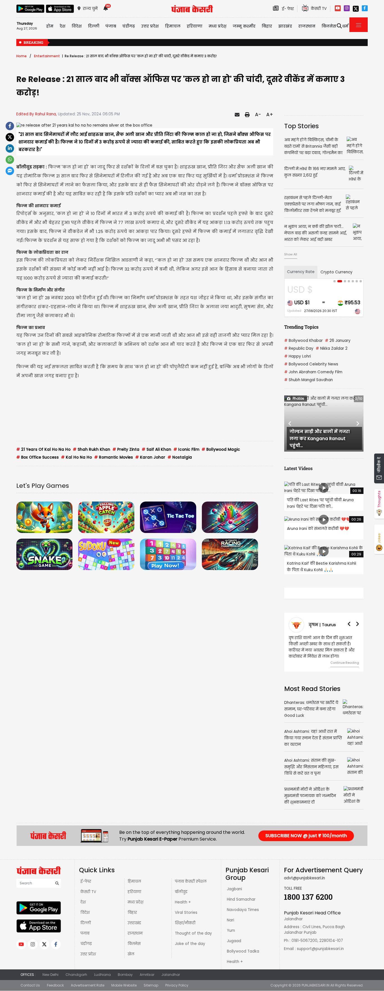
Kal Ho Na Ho (76, 457)
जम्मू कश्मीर (244, 26)
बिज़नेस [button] (329, 26)
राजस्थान (135, 933)
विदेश (85, 912)
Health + (183, 902)
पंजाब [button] (110, 26)
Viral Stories (186, 912)
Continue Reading (344, 662)
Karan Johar (150, 457)
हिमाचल (134, 881)
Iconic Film (186, 449)
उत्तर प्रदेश (150, 26)
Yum (231, 930)
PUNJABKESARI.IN (315, 985)
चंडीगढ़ (86, 943)
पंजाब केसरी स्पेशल (191, 881)
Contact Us (30, 985)
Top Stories (301, 126)
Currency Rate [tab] (301, 271)
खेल (131, 954)
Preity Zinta (125, 449)
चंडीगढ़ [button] (128, 26)
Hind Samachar (241, 899)
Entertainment (47, 56)
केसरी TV (88, 891)
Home (21, 56)
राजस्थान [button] (306, 26)
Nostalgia (180, 457)
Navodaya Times (243, 909)
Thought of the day (193, 933)
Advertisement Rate (87, 985)
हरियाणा (134, 891)
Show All (290, 254)
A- (258, 114)
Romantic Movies (113, 457)
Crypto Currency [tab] (336, 272)
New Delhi (50, 974)
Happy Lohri (297, 356)
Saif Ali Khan (156, 449)
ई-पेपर (85, 881)
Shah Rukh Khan (91, 449)
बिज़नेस (134, 943)
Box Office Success (37, 457)
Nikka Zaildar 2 (331, 348)
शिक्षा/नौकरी (185, 923)
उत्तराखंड (134, 923)
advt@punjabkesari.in (304, 878)
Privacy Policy (176, 985)
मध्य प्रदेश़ (218, 26)
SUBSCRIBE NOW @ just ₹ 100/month (306, 835)
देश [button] (62, 26)
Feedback (55, 985)
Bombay (125, 974)
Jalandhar (170, 974)
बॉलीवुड (181, 891)
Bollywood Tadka (243, 951)
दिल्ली (93, 26)
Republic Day (298, 348)
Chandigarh (76, 974)
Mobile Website (124, 985)
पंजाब (84, 933)
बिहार (267, 26)
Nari (230, 920)
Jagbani (234, 889)
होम (49, 26)
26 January (338, 340)
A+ (269, 114)
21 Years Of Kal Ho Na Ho (43, 449)
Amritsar (147, 974)
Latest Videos (298, 468)
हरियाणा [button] (194, 26)
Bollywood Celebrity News (311, 364)
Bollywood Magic (221, 449)
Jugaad (234, 941)
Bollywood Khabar (303, 340)
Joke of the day (190, 943)
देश (83, 902)
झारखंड (285, 26)
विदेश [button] (77, 26)
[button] (290, 423)
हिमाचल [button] (172, 26)
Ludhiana (102, 974)
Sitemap (151, 985)
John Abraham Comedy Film (313, 372)
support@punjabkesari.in (320, 948)
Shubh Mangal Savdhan (308, 380)
